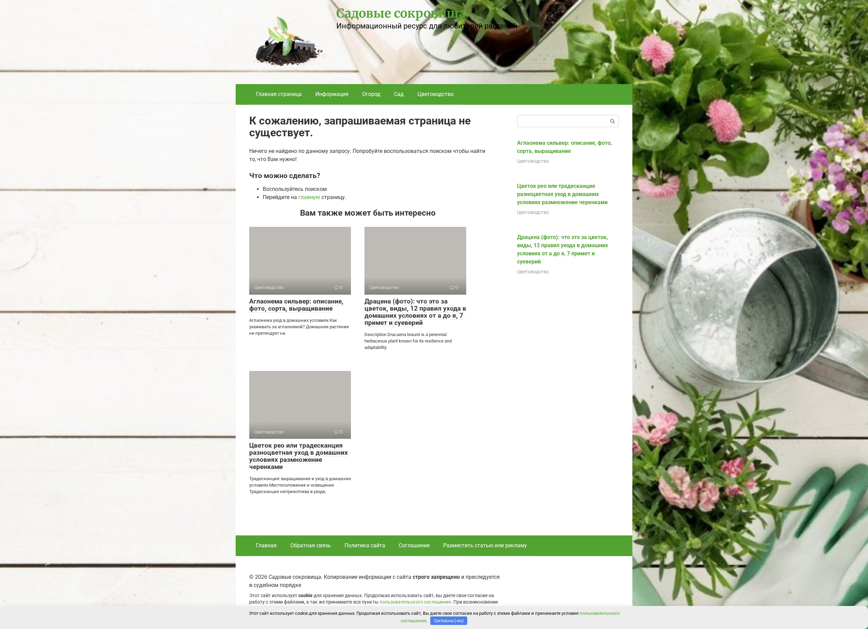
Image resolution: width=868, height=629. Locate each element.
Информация (332, 94)
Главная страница (279, 94)
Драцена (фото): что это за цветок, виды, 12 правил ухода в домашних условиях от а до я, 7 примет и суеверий (415, 312)
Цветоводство (435, 94)
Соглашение (414, 545)
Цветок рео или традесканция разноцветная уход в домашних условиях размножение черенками (298, 456)
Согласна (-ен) (449, 620)
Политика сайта (364, 545)
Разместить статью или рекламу (485, 545)
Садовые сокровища (401, 13)
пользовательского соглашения (415, 602)
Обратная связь (310, 545)
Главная (266, 545)
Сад (399, 94)
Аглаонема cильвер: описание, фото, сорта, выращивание (296, 304)
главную (309, 197)
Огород (371, 94)
